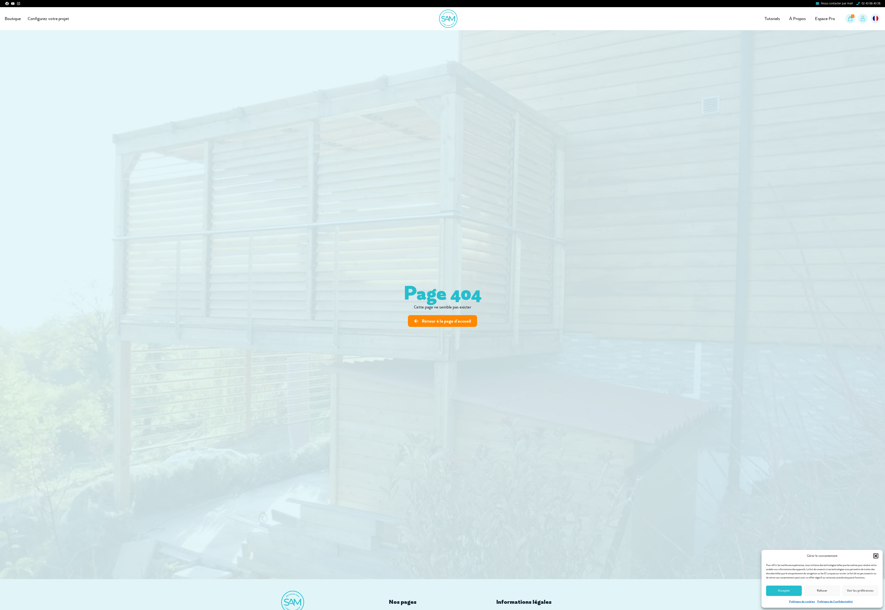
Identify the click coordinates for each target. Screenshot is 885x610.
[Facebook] (7, 3)
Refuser (822, 590)
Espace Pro (825, 18)
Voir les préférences (860, 590)
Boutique (13, 18)
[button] (875, 556)
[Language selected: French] (875, 18)
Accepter (784, 590)
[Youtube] (12, 3)
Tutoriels (772, 18)
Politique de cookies (802, 601)
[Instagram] (18, 3)
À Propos (797, 18)
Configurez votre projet (48, 18)
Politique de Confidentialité (835, 601)
